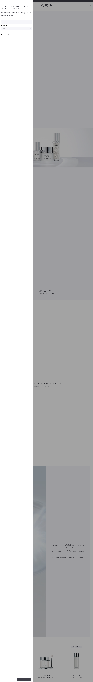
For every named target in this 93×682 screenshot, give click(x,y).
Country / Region (5, 19)
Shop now (24, 679)
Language (4, 25)
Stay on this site (9, 679)
